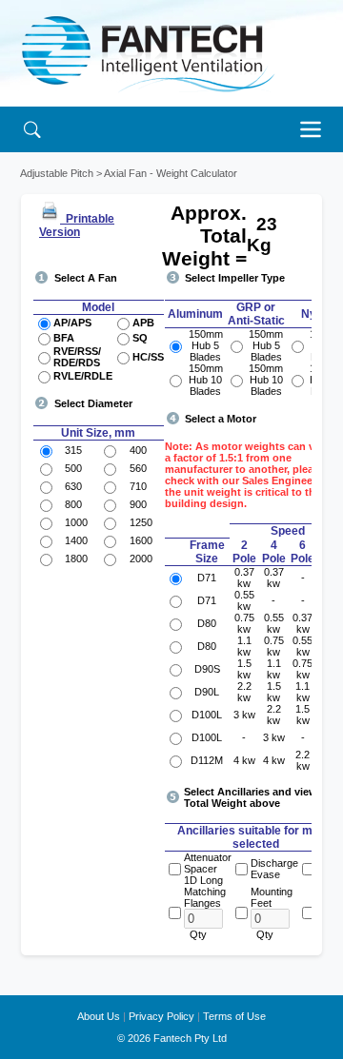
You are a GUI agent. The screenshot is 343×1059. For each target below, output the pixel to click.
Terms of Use (234, 1016)
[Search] (31, 129)
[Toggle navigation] (315, 129)
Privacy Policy (161, 1016)
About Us (98, 1016)
